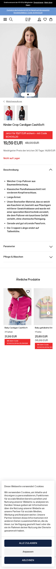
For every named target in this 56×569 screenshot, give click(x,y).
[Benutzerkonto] (39, 19)
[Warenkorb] (51, 19)
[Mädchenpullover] (4, 101)
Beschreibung (11, 169)
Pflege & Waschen (13, 256)
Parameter (9, 246)
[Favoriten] (45, 19)
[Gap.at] (28, 19)
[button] (28, 94)
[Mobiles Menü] (5, 19)
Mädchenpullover (14, 101)
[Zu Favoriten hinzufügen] (28, 291)
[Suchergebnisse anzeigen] (11, 19)
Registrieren (39, 2)
